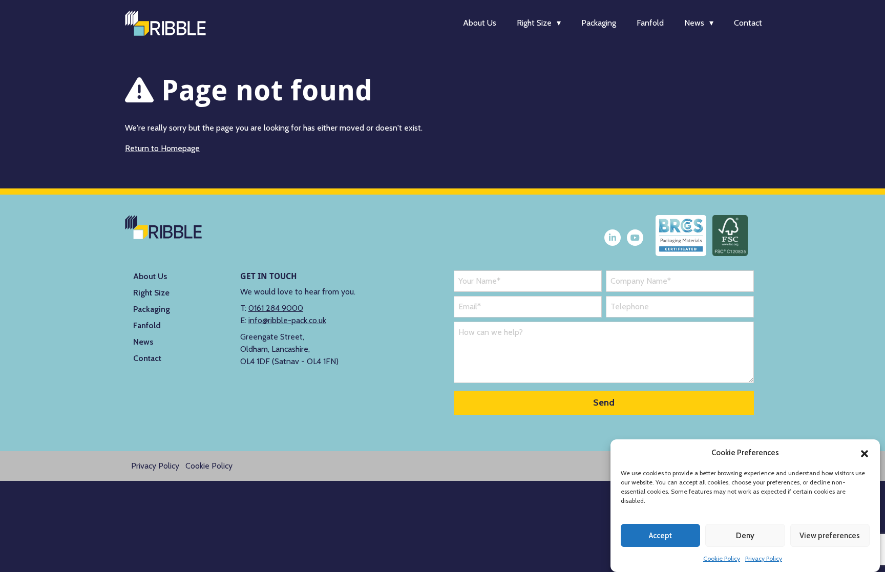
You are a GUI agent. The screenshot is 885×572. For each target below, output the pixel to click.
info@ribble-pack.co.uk (287, 320)
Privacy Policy (763, 558)
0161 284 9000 (275, 308)
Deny (745, 535)
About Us (479, 23)
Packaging (598, 23)
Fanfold (650, 23)
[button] (864, 453)
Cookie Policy (721, 558)
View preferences (829, 535)
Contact (748, 23)
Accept (660, 535)
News (694, 23)
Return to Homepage (162, 148)
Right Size (534, 23)
